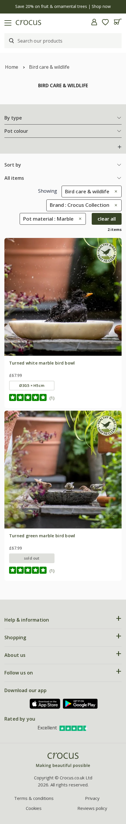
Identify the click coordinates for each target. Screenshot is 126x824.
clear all (107, 218)
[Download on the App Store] (45, 703)
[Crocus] (63, 760)
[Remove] (114, 191)
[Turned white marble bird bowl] (63, 296)
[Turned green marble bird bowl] (63, 469)
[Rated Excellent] (74, 727)
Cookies (34, 808)
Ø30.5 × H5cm (31, 385)
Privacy (92, 798)
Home (11, 67)
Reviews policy (92, 808)
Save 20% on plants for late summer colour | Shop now (63, 6)
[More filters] (120, 147)
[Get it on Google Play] (80, 703)
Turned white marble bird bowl (42, 363)
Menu (6, 22)
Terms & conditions (34, 798)
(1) (52, 398)
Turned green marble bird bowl (42, 535)
